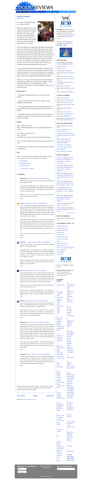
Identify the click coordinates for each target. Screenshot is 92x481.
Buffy (58, 330)
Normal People (70, 315)
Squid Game (70, 383)
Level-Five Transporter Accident (65, 64)
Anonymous (60, 165)
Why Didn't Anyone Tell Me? (66, 136)
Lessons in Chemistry (59, 454)
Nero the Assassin (69, 307)
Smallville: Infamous (23, 16)
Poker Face (69, 343)
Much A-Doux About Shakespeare (65, 247)
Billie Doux (20, 156)
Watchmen (69, 434)
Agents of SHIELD (59, 299)
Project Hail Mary (68, 92)
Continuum (59, 339)
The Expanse (60, 367)
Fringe (58, 384)
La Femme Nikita (59, 442)
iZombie (59, 424)
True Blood (70, 406)
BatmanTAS (60, 318)
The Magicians (70, 284)
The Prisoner (70, 350)
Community (60, 337)
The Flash (59, 377)
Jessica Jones (60, 429)
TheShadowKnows (61, 208)
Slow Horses (70, 380)
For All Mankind (59, 379)
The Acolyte (60, 292)
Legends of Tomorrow (59, 451)
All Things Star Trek (62, 226)
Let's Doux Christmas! (62, 239)
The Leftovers (60, 448)
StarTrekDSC (70, 388)
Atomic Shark (67, 112)
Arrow (58, 311)
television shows (70, 35)
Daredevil (59, 346)
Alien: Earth (60, 306)
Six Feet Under (70, 378)
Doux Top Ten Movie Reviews (64, 147)
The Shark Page (61, 252)
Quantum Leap (70, 357)
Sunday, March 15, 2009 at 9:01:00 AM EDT (38, 178)
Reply (21, 198)
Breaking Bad (60, 328)
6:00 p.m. (63, 68)
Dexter (58, 351)
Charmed (59, 335)
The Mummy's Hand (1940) (65, 105)
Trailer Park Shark (69, 100)
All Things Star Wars (62, 228)
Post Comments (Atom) (30, 399)
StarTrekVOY (70, 395)
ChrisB (22, 301)
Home (35, 395)
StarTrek (69, 385)
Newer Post (21, 395)
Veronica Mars (70, 427)
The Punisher (70, 352)
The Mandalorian (70, 290)
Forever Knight (60, 382)
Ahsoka (58, 302)
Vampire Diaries (71, 422)
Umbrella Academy (69, 415)
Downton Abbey (61, 358)
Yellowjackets (70, 451)
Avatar (58, 313)
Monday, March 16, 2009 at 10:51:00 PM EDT (34, 270)
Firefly (58, 375)
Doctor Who (60, 353)
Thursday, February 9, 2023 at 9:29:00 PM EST (38, 354)
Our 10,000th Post (61, 149)
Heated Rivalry (60, 405)
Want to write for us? (46, 466)
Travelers (69, 404)
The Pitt (69, 340)
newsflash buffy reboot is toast (65, 209)
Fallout (58, 372)
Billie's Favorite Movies (63, 230)
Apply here (63, 275)
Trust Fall (64, 66)
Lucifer (58, 460)
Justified (59, 431)
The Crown (59, 340)
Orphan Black (70, 321)
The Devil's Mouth (69, 76)
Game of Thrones (59, 393)
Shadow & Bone (71, 375)
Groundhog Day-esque (62, 237)
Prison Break (70, 348)
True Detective (70, 408)
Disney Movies (60, 234)
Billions (59, 323)
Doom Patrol (60, 356)
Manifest (69, 293)
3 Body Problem (61, 285)
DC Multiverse (60, 232)
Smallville (31, 168)
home (24, 165)
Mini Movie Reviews (62, 245)
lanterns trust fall (61, 205)
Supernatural (70, 397)
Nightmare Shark (68, 114)
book (66, 36)
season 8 (25, 163)
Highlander (59, 407)
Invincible (59, 419)
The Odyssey (67, 86)
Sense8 (68, 373)
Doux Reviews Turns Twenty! (64, 145)
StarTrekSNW (70, 392)
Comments (21, 472)
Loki (58, 457)
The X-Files (70, 446)
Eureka (58, 363)
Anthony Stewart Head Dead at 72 (65, 133)
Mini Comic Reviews (62, 243)
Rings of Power (71, 368)
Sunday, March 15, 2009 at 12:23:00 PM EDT (35, 203)
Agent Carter (60, 297)
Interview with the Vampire (60, 416)
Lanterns (59, 445)
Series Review (68, 70)
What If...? (69, 439)
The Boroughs (60, 327)
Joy (57, 187)
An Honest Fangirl (61, 203)
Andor (58, 307)
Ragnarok (69, 362)
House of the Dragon (60, 409)
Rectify (69, 364)
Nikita (68, 314)
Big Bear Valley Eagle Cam (63, 139)
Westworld (69, 437)
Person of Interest (69, 337)
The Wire (69, 441)
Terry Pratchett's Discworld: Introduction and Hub (64, 141)
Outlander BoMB (69, 325)
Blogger (49, 476)
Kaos (58, 436)
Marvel (58, 241)
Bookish (59, 325)
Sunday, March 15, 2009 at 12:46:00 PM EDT (39, 242)
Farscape (59, 373)
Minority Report (68, 102)
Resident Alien (70, 366)
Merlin (68, 295)
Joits (21, 270)
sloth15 (22, 203)
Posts (20, 469)
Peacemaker (70, 331)
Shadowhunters (71, 376)
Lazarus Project (61, 447)
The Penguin (70, 335)
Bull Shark (67, 116)
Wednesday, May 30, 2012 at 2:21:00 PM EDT (36, 301)
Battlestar (59, 320)
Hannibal (59, 403)
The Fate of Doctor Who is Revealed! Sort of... (63, 130)
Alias (58, 304)
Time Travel (60, 254)
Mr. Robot (69, 300)
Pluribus (69, 342)
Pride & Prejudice (61, 250)
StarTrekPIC (70, 390)
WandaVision (70, 432)
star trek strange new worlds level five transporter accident (65, 159)
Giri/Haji (59, 396)
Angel (58, 309)
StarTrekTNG (70, 394)
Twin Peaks (70, 409)
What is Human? (65, 98)
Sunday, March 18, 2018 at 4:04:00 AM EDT (38, 322)
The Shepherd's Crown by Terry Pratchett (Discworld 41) (66, 119)
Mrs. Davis (69, 302)
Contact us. (46, 468)
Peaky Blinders (71, 333)
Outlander (69, 322)
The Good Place (61, 398)
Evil (58, 365)
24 (57, 287)
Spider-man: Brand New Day (65, 79)
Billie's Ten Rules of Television (65, 151)
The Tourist (70, 402)
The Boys (59, 321)
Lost (58, 459)
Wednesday (70, 435)
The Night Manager (69, 311)
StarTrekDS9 (70, 387)
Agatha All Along (59, 294)
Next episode (23, 161)
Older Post (50, 395)
